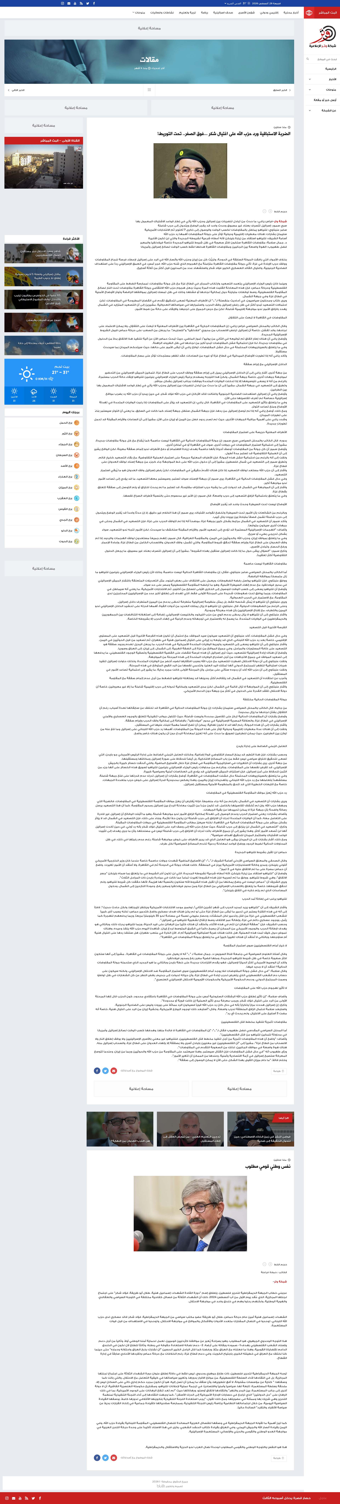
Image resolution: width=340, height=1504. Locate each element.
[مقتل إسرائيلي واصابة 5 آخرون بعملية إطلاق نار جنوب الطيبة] (73, 276)
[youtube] (75, 3)
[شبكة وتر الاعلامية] (322, 37)
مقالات (149, 60)
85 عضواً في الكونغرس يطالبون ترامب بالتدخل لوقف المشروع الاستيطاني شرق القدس (37, 299)
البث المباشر (328, 12)
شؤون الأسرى (246, 12)
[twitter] (87, 3)
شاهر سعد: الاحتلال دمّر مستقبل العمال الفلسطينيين (40, 253)
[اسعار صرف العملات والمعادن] (73, 322)
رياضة (204, 12)
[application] (43, 166)
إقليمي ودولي (269, 12)
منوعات (139, 12)
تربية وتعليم (187, 12)
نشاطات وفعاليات (162, 12)
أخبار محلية (291, 12)
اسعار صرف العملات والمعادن (43, 320)
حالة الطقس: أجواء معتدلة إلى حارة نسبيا (39, 345)
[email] (69, 3)
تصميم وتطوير (174, 1486)
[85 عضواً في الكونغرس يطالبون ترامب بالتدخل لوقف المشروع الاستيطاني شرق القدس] (73, 298)
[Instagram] (62, 3)
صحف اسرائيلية (223, 12)
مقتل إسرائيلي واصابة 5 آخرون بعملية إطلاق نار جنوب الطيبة (37, 276)
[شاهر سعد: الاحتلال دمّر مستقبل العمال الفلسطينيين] (73, 253)
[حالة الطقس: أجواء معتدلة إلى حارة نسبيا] (73, 345)
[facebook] (94, 3)
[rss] (81, 3)
